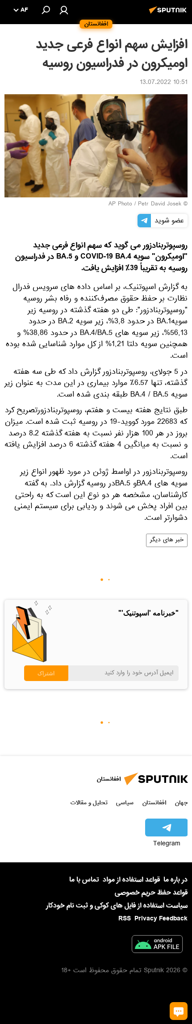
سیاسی (125, 803)
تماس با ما (84, 880)
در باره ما (175, 880)
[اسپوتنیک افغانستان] (169, 14)
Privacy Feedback (161, 919)
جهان (181, 803)
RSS (124, 918)
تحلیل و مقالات (89, 803)
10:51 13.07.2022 (164, 83)
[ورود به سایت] (64, 10)
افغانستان (154, 803)
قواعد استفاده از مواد (131, 880)
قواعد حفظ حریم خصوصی (151, 892)
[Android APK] (157, 946)
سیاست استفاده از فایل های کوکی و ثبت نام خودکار (117, 905)
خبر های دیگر (167, 540)
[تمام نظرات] (179, 1011)
